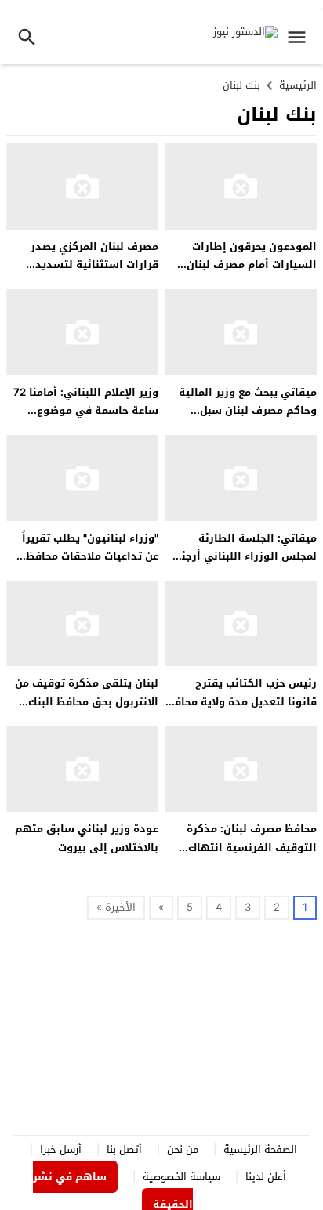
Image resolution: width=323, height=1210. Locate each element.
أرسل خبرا (61, 1149)
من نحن (182, 1149)
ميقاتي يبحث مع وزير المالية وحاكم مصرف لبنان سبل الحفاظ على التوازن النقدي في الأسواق (248, 419)
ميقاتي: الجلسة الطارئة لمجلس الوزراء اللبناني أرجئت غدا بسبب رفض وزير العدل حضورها (244, 565)
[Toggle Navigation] (300, 39)
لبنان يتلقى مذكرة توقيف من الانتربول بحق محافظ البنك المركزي (86, 701)
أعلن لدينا (265, 1176)
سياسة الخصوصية (181, 1176)
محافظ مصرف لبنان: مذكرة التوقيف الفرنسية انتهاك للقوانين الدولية (252, 847)
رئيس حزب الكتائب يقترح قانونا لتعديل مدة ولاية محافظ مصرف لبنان (241, 701)
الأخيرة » (116, 907)
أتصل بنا (124, 1149)
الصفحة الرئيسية (260, 1149)
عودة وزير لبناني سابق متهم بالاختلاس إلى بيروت (86, 838)
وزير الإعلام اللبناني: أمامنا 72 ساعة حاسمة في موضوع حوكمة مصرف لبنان (85, 410)
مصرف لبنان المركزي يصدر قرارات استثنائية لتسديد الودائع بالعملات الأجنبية (94, 265)
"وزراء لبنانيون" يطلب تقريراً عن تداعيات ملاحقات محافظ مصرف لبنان (90, 556)
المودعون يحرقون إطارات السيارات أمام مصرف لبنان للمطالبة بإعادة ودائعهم (252, 265)
